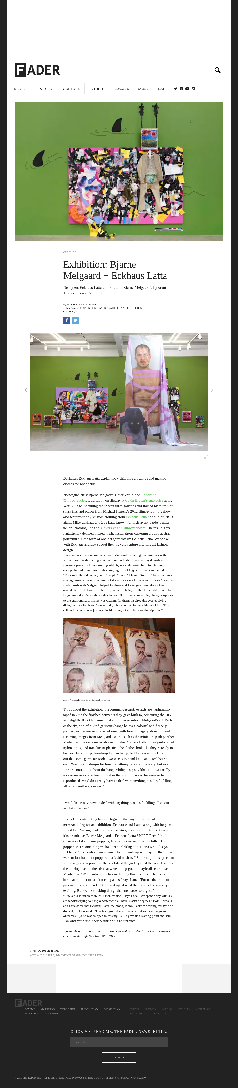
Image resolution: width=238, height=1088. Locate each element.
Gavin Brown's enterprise (124, 308)
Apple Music (203, 1009)
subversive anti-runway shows (122, 528)
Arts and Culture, (42, 955)
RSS (167, 1014)
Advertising (48, 1009)
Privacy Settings (83, 1077)
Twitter (175, 88)
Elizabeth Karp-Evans (81, 304)
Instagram (184, 1009)
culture (69, 252)
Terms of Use (67, 1009)
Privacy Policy (89, 1009)
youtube (187, 88)
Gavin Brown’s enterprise (144, 500)
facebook (181, 88)
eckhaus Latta (92, 955)
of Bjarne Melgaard (92, 308)
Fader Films (51, 1014)
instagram (193, 88)
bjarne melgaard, (68, 955)
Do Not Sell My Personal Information (121, 1077)
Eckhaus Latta (136, 517)
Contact (30, 1009)
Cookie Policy (112, 1009)
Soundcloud (137, 1014)
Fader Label (32, 1014)
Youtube (167, 1009)
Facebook (150, 1009)
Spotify (155, 1014)
